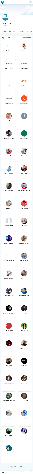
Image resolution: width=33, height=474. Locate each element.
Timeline (4, 31)
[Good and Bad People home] (2, 2)
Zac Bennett (24, 86)
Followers (28, 31)
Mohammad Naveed (8, 313)
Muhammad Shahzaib (9, 400)
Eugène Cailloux (8, 173)
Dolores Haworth (8, 278)
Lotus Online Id (24, 138)
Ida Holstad (24, 225)
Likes (14, 31)
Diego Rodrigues (8, 243)
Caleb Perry (9, 86)
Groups (9, 31)
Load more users (18, 466)
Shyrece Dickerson (9, 138)
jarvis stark (24, 120)
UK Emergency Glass (8, 260)
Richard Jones (9, 103)
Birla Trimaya (24, 51)
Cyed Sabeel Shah (9, 383)
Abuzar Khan (24, 400)
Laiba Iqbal (24, 435)
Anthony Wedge (24, 260)
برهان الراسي (24, 173)
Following (20, 31)
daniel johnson (24, 103)
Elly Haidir (9, 453)
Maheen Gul (9, 155)
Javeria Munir (24, 278)
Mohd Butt (24, 155)
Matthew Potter (9, 68)
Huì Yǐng (9, 348)
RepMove (8, 51)
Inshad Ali (24, 313)
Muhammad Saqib (24, 295)
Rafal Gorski (24, 208)
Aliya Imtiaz (24, 418)
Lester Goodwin (9, 295)
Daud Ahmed (8, 435)
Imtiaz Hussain (9, 190)
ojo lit (8, 120)
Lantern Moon (9, 330)
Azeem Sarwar (9, 225)
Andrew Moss (24, 68)
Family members (26, 37)
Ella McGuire (24, 330)
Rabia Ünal (9, 208)
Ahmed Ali (24, 383)
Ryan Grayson (24, 348)
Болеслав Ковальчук (24, 190)
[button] (31, 472)
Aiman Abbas (8, 418)
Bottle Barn (24, 365)
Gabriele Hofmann (24, 243)
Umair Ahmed (9, 365)
